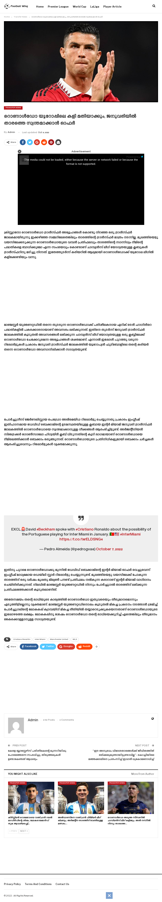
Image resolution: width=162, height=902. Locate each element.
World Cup (79, 6)
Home (40, 6)
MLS (75, 639)
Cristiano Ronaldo (21, 639)
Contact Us (62, 884)
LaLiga (94, 6)
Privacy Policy (12, 884)
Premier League (58, 6)
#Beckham (46, 530)
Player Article (112, 6)
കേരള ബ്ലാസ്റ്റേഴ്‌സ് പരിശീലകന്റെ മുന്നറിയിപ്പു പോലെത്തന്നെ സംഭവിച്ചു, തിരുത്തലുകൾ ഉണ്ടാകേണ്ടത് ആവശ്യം (37, 755)
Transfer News (13, 108)
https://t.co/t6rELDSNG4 (81, 539)
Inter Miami (40, 639)
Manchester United (59, 639)
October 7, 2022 (109, 549)
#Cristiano (85, 530)
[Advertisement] (81, 292)
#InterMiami (130, 534)
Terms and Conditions (38, 884)
